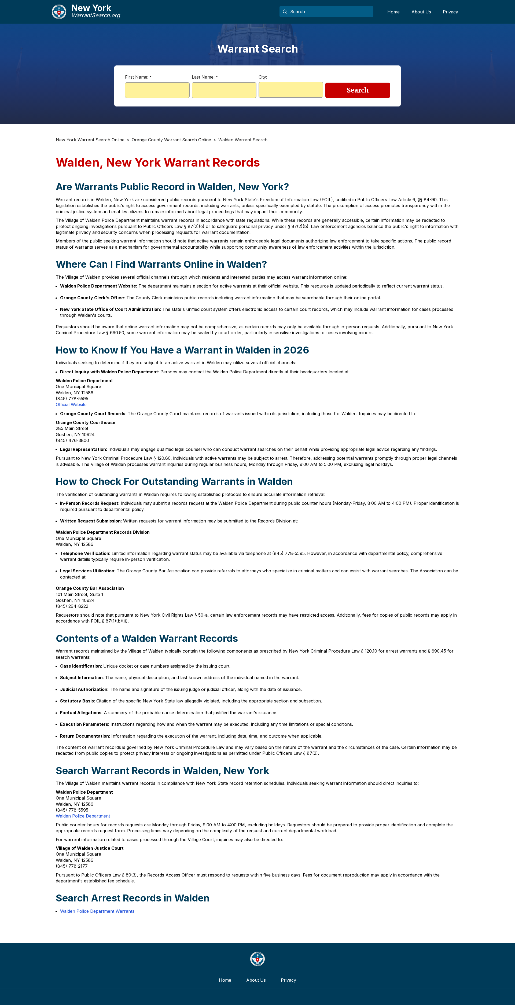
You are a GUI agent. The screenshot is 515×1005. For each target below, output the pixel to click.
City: (263, 77)
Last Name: (205, 77)
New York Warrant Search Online (90, 139)
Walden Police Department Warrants (97, 911)
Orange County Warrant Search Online (171, 139)
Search (358, 90)
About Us (421, 11)
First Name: (138, 77)
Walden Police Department (83, 816)
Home (393, 11)
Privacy (450, 11)
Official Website (71, 404)
